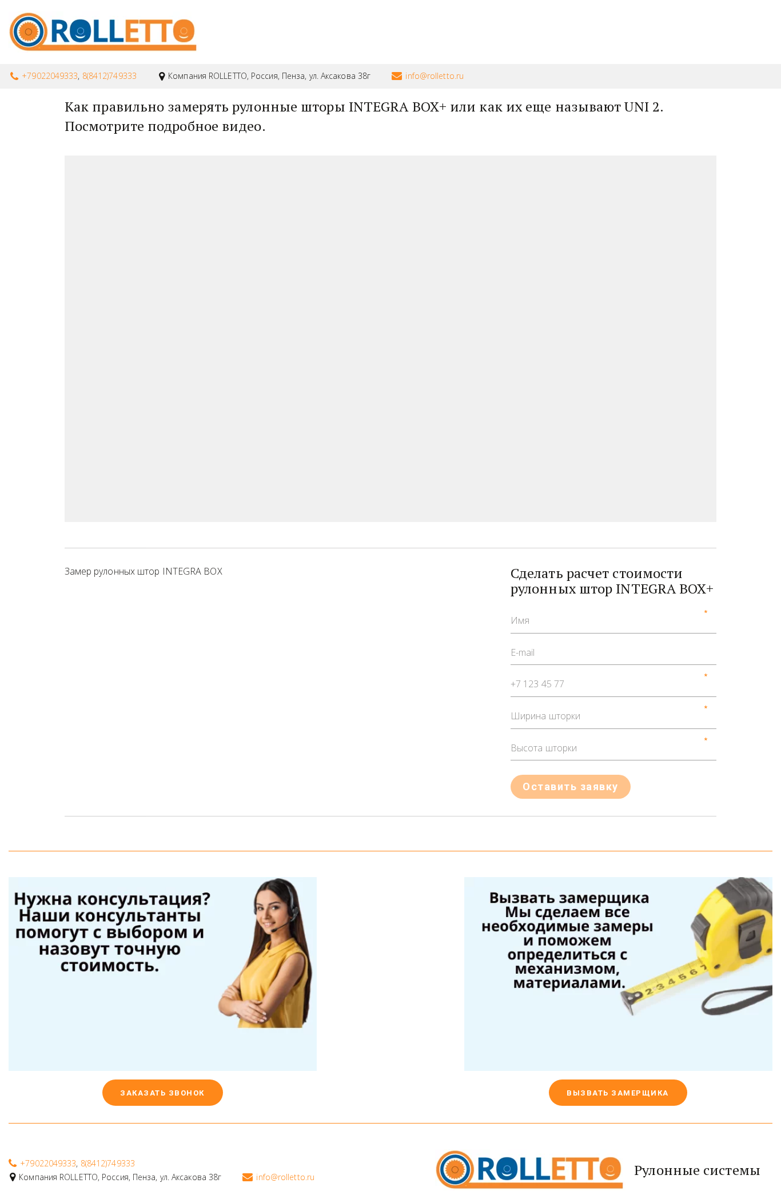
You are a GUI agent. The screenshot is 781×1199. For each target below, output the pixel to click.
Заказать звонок (163, 1093)
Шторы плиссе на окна (422, 32)
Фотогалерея (153, 32)
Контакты (71, 32)
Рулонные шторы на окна (275, 32)
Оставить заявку (571, 786)
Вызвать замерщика (619, 1093)
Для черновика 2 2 (692, 32)
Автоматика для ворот (563, 32)
